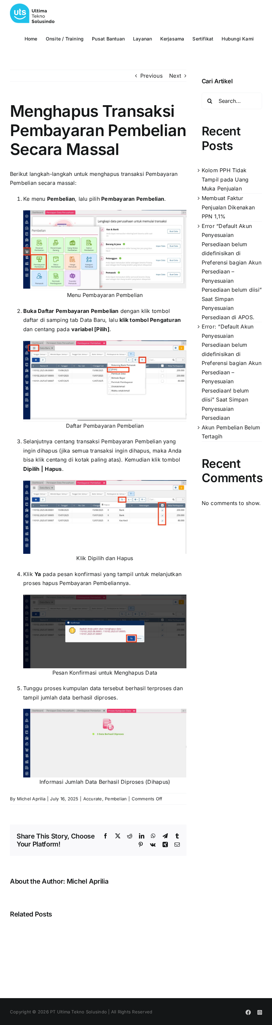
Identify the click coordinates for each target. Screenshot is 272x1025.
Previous (151, 75)
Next (175, 75)
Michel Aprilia (31, 798)
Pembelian (116, 798)
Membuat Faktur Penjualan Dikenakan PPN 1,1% (228, 207)
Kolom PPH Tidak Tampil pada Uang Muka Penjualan (225, 179)
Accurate (92, 798)
